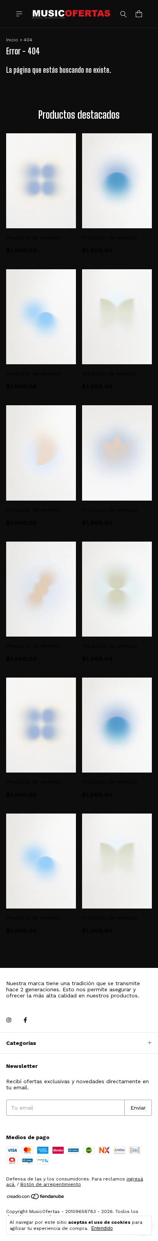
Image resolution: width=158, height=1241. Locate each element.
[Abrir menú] (19, 14)
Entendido (102, 1228)
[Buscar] (123, 14)
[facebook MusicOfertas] (25, 1020)
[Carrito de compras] (139, 14)
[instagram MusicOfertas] (9, 1020)
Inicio (12, 40)
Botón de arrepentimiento (50, 1184)
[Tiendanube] (36, 1198)
